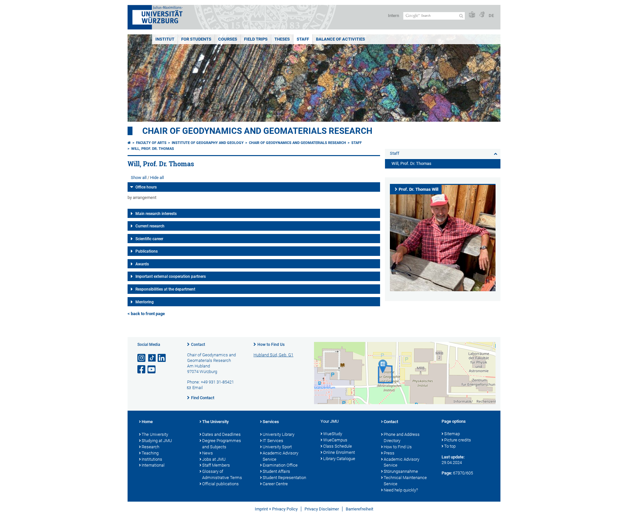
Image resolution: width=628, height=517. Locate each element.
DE (491, 15)
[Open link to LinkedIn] (162, 358)
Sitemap (452, 433)
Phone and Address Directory (402, 437)
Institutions (152, 459)
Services (271, 421)
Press (389, 453)
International (153, 465)
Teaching (150, 453)
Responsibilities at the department (165, 289)
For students (196, 39)
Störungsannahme (401, 471)
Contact (198, 344)
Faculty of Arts (151, 143)
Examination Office (280, 465)
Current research (150, 226)
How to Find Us (271, 344)
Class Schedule (337, 446)
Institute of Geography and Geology (208, 143)
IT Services (273, 440)
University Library (278, 434)
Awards (142, 264)
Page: (447, 473)
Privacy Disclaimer (322, 509)
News (207, 453)
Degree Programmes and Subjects (221, 443)
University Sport (277, 446)
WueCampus (335, 439)
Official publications (220, 483)
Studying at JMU (157, 440)
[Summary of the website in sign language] (481, 14)
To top (450, 446)
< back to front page (146, 313)
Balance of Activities (340, 39)
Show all (139, 177)
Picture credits (457, 439)
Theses (282, 39)
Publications (146, 251)
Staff (303, 39)
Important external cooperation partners (170, 276)
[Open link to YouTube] (152, 369)
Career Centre (275, 483)
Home (147, 421)
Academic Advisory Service (280, 456)
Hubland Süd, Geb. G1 (273, 354)
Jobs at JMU (214, 459)
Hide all (157, 177)
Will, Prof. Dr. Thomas (152, 149)
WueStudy (332, 433)
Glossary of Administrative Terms (222, 474)
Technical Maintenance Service (405, 480)
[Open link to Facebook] (142, 369)
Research (150, 446)
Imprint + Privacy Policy (276, 509)
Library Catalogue (339, 458)
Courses (227, 39)
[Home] (129, 143)
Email (197, 387)
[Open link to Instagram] (142, 358)
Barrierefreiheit (359, 509)
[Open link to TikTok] (152, 358)
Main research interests (156, 213)
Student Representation (284, 477)
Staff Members (216, 465)
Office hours (146, 187)
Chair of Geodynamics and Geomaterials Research (257, 131)
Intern (393, 15)
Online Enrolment (339, 452)
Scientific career (149, 239)
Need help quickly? (401, 490)
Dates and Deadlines (221, 434)
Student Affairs (276, 471)
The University (155, 434)
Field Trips (256, 39)
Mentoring (144, 302)
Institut (164, 39)
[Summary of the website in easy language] (472, 14)
